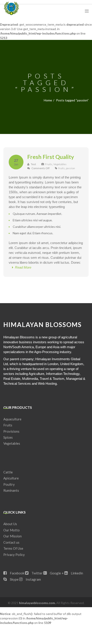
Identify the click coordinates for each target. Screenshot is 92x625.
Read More (22, 267)
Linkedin (76, 573)
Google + (56, 573)
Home (48, 100)
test (33, 164)
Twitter (37, 573)
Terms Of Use (13, 548)
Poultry (9, 484)
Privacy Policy (14, 555)
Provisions (11, 431)
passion (70, 168)
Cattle (8, 472)
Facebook (16, 573)
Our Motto (11, 530)
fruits (61, 168)
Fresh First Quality (50, 156)
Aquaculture (12, 419)
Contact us (11, 542)
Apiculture (11, 478)
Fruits (48, 164)
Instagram (33, 579)
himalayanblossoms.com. (37, 603)
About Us (10, 524)
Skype (14, 579)
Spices (8, 437)
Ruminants (11, 490)
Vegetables (60, 164)
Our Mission (12, 536)
